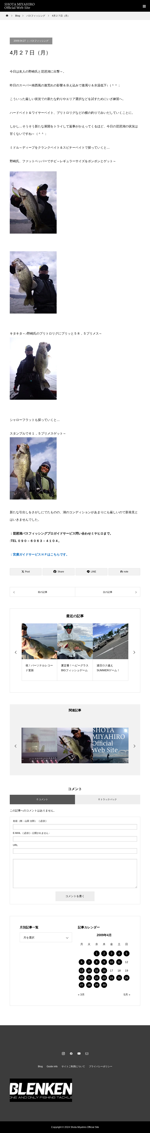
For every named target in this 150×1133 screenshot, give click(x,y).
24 (111, 977)
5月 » (127, 994)
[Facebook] (71, 1053)
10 (111, 962)
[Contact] (87, 1053)
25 (119, 977)
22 (96, 977)
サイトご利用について (73, 1066)
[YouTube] (79, 1053)
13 (81, 970)
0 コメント (42, 799)
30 (104, 985)
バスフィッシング (39, 40)
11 (119, 962)
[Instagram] (63, 1053)
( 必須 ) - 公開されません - (31, 833)
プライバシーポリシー (100, 1066)
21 (89, 977)
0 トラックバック (107, 799)
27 (81, 985)
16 (104, 970)
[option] (39, 652)
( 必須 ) (29, 821)
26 (126, 977)
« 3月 (81, 994)
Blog (40, 1066)
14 (89, 970)
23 (104, 977)
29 (96, 985)
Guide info (52, 1066)
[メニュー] (144, 6)
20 (81, 977)
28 (89, 985)
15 (96, 970)
